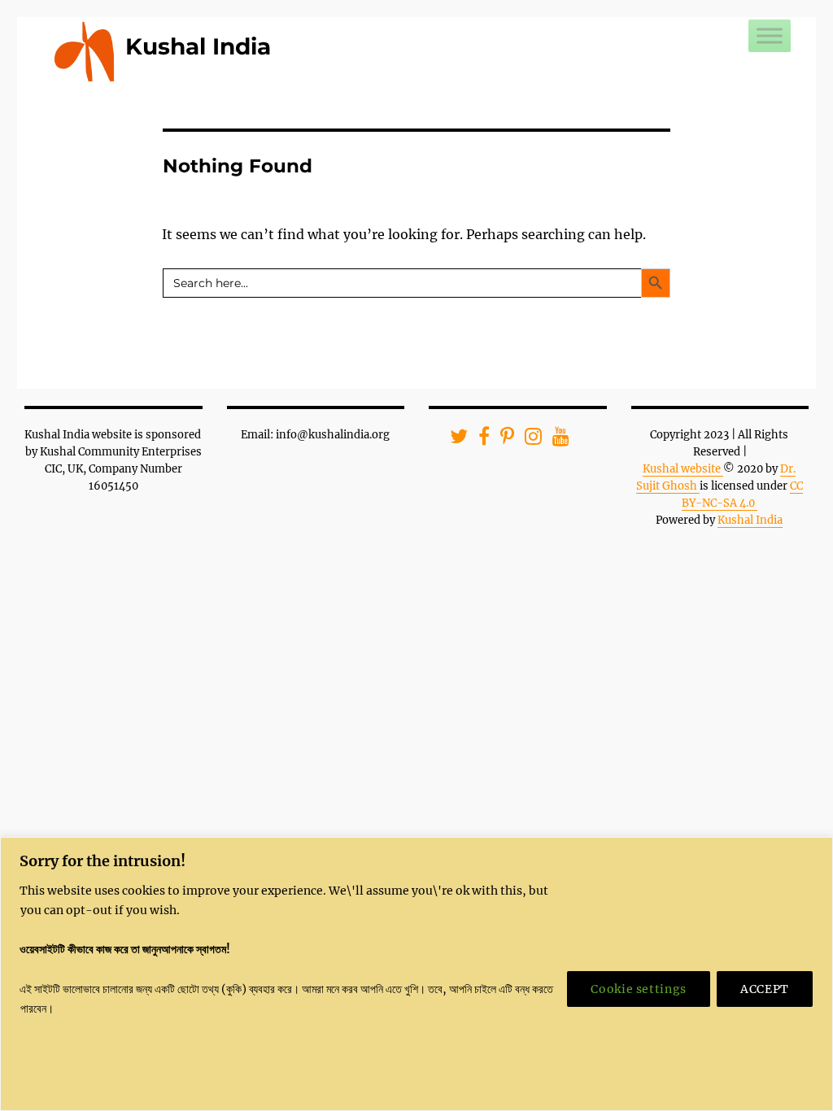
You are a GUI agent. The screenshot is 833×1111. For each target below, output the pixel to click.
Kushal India (198, 46)
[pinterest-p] (502, 440)
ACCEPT (764, 989)
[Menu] (770, 35)
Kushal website (683, 469)
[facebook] (479, 440)
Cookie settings (639, 989)
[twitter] (453, 440)
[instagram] (528, 440)
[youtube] (555, 440)
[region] (416, 974)
